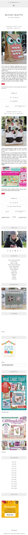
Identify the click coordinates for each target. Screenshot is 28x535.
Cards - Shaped (14, 269)
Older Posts (22, 217)
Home (14, 217)
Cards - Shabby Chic (14, 268)
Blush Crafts (13, 533)
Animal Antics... (14, 28)
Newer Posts (6, 217)
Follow (3, 331)
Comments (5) (14, 198)
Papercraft (15, 101)
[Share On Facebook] (12, 97)
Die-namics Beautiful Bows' (8, 158)
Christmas (14, 271)
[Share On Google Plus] (14, 97)
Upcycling (14, 278)
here (6, 70)
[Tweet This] (10, 97)
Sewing (14, 277)
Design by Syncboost (20, 533)
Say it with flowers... (14, 113)
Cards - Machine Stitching (15, 206)
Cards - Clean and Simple (14, 260)
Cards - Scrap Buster (14, 266)
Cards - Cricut (14, 261)
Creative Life (14, 272)
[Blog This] (17, 97)
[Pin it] (15, 97)
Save (3, 83)
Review (14, 275)
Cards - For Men (14, 263)
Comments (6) (14, 93)
